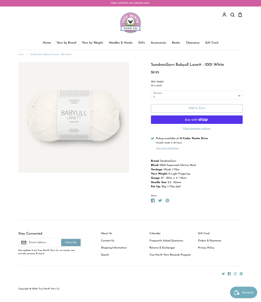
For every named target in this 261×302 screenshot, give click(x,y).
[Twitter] (222, 273)
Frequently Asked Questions (166, 240)
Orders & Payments (209, 240)
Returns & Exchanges (162, 247)
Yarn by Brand (66, 42)
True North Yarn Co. (49, 289)
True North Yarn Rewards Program (170, 254)
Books (176, 42)
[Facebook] (228, 273)
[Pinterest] (240, 273)
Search (105, 254)
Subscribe (71, 242)
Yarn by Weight (92, 42)
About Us (106, 233)
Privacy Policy (206, 247)
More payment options (196, 128)
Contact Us (107, 240)
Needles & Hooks (121, 42)
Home (47, 42)
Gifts (141, 42)
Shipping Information (114, 247)
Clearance (192, 42)
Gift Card (211, 42)
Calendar (154, 233)
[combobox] (197, 95)
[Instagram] (234, 273)
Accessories (158, 42)
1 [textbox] (154, 97)
